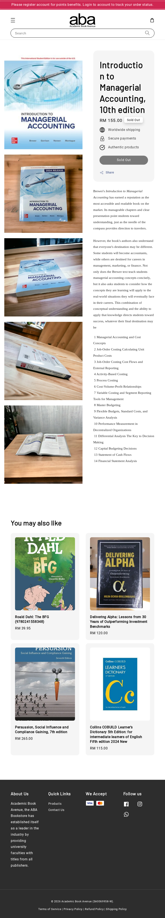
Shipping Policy (116, 909)
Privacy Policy (73, 909)
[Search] (147, 33)
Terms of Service (49, 909)
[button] (13, 20)
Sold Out (124, 160)
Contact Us (56, 810)
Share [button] (110, 172)
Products (55, 803)
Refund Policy (94, 909)
